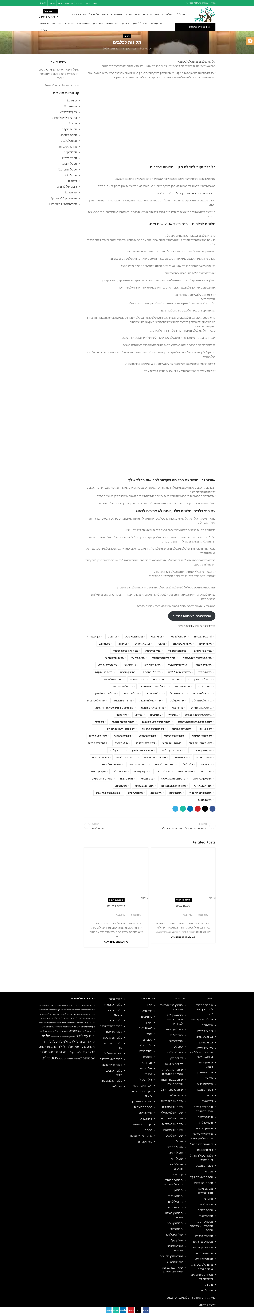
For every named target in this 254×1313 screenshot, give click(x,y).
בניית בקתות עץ (204, 1036)
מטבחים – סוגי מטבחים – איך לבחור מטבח (201, 1226)
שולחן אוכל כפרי (174, 1234)
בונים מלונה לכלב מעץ (87, 1031)
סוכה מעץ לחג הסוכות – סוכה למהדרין (175, 1019)
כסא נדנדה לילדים (164, 764)
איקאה (161, 643)
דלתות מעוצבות (204, 1089)
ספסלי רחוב (176, 1041)
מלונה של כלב (135, 792)
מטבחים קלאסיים (203, 1247)
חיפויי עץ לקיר (117, 750)
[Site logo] (205, 14)
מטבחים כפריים (204, 1235)
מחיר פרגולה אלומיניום (173, 785)
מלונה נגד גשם (114, 1031)
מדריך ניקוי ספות (203, 1182)
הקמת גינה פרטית (97, 743)
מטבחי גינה (175, 792)
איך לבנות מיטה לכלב (61, 1005)
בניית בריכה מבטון (142, 1101)
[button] (250, 41)
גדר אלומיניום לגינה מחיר (154, 686)
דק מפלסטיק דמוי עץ (153, 728)
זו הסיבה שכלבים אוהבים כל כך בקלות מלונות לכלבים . (185, 193)
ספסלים (178, 1046)
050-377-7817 (47, 69)
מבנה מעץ (206, 771)
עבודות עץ (146, 1062)
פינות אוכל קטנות (173, 1135)
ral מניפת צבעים (203, 636)
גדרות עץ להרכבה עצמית (198, 714)
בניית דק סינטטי (203, 665)
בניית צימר (130, 665)
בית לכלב (74, 1031)
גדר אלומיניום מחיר (122, 686)
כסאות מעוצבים (204, 1165)
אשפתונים (207, 1025)
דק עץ (210, 1095)
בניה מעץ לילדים (203, 650)
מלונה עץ (77, 1059)
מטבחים (186, 899)
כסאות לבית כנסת (138, 764)
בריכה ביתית (205, 672)
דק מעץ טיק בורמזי (181, 728)
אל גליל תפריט (142, 643)
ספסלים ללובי (175, 1052)
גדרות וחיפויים (205, 1084)
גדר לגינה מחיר (154, 693)
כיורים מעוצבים (100, 757)
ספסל (59, 1058)
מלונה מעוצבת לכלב (111, 1059)
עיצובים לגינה (175, 1095)
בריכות (148, 1130)
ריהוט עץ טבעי (175, 1223)
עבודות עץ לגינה (174, 1064)
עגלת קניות (146, 1068)
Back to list (149, 826)
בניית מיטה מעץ (152, 665)
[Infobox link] (52, 14)
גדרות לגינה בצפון (122, 700)
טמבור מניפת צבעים (155, 757)
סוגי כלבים (207, 1290)
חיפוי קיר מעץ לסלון (142, 750)
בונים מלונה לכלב (48, 1027)
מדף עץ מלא (120, 771)
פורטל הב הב (115, 1086)
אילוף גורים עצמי (85, 1022)
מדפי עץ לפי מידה (202, 778)
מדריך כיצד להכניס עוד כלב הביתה (196, 625)
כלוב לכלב (187, 764)
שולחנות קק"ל (175, 1261)
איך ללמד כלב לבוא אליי (68, 1014)
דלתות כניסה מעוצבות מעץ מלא (195, 721)
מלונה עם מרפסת (112, 1037)
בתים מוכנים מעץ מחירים (166, 679)
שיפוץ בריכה (145, 1118)
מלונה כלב (156, 792)
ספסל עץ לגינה (174, 1029)
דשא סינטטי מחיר (172, 743)
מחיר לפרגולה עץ (203, 785)
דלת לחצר (122, 714)
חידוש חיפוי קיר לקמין (171, 750)
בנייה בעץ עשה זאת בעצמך (197, 657)
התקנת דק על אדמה (201, 750)
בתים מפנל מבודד (112, 679)
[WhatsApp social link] (105, 3)
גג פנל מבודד (205, 686)
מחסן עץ (208, 1198)
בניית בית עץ (138, 657)
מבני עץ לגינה (185, 771)
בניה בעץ (131, 48)
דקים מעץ (207, 1101)
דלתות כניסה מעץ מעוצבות (156, 721)
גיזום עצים (146, 1016)
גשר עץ (138, 714)
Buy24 (170, 1297)
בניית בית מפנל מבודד (163, 657)
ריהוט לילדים (175, 1201)
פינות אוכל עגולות (173, 1129)
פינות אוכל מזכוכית (172, 1106)
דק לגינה (99, 721)
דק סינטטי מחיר (122, 735)
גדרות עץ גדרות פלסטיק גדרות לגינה (114, 707)
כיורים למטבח (116, 906)
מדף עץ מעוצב (98, 771)
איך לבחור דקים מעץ (201, 1019)
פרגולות (178, 1141)
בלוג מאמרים (182, 1297)
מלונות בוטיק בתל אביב (108, 792)
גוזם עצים (155, 714)
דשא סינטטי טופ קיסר (200, 743)
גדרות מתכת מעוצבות (152, 707)
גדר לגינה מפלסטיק (105, 693)
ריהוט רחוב (176, 1229)
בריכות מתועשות (143, 1107)
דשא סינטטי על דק (145, 743)
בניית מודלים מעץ (177, 665)
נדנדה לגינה (145, 1051)
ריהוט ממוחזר (175, 1207)
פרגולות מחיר (175, 1147)
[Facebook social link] (120, 3)
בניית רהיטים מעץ (107, 665)
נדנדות (209, 1284)
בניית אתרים (208, 1297)
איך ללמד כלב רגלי (78, 1018)
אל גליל (68, 1027)
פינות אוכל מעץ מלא (172, 1112)
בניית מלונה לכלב (112, 1053)
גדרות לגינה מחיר (96, 700)
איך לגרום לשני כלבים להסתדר (71, 1010)
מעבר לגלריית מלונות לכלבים (191, 616)
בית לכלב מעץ (54, 1031)
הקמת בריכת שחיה (142, 1124)
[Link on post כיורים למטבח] (116, 874)
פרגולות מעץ (176, 1152)
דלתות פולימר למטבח (123, 721)
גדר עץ (209, 1078)
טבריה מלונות (180, 757)
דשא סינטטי (145, 1028)
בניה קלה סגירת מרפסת (125, 650)
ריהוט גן (178, 1190)
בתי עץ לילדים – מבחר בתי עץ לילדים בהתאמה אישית (201, 1052)
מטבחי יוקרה (206, 1215)
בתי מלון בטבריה (152, 672)
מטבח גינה (121, 785)
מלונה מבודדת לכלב (111, 1026)
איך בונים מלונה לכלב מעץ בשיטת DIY (203, 1009)
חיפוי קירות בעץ (204, 1128)
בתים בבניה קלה (104, 672)
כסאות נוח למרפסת (111, 764)
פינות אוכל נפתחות (172, 1124)
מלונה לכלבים (114, 1020)
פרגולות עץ (177, 1158)
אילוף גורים (205, 643)
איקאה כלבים (56, 1022)
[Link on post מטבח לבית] (183, 874)
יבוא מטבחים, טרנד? (201, 1144)
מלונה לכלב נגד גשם (60, 1047)
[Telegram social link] (101, 3)
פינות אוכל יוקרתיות (172, 1101)
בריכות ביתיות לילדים (179, 672)
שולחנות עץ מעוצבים (171, 1256)
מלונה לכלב (145, 1045)
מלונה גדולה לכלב (112, 1064)
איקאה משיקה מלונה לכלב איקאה (83, 1027)
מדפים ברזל (147, 778)
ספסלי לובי (176, 1035)
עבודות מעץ (176, 1058)
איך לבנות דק (93, 636)
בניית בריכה (145, 1112)
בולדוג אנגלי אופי (60, 1027)
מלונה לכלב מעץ (204, 1258)
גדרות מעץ (177, 707)
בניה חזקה (71, 1037)
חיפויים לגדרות (204, 757)
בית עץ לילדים (205, 1030)
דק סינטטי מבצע (147, 735)
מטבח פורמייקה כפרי (200, 792)
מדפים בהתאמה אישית (173, 778)
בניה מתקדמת (152, 650)
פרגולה (148, 1074)
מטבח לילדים (205, 1210)
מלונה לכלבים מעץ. (187, 61)
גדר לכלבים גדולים (202, 700)
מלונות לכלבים (207, 61)
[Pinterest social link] (112, 3)
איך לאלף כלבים (89, 1005)
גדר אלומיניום (182, 686)
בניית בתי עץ (206, 1042)
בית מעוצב (104, 643)
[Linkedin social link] (109, 3)
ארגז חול (122, 643)
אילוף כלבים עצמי (182, 643)
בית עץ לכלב (85, 1036)
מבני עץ (208, 1171)
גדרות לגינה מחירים (201, 707)
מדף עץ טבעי (141, 771)
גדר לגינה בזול (177, 693)
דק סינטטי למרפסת (174, 735)
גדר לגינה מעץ (131, 693)
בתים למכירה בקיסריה (200, 679)
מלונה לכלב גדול (75, 1042)
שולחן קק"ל (176, 1240)
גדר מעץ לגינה (176, 700)
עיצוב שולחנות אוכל (172, 1089)
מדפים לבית (126, 778)
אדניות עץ (147, 1010)
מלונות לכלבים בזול (111, 1080)
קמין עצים (177, 1174)
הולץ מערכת (121, 743)
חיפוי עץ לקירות (204, 1122)
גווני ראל (173, 714)
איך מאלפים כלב (66, 1018)
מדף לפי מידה (163, 771)
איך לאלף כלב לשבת (76, 1005)
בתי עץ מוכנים (127, 672)
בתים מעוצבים (137, 679)
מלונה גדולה (55, 1037)
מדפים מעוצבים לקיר (201, 1177)
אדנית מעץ (156, 636)
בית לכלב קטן (44, 1031)
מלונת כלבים (205, 799)
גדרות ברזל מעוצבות (150, 700)
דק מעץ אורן (205, 728)
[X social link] (116, 3)
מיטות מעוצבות (204, 1253)
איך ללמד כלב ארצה (83, 1014)
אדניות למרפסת (178, 636)
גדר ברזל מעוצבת (202, 693)
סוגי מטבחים (145, 1141)
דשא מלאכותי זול (98, 735)
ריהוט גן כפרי (175, 1195)
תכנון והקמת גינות (142, 1085)
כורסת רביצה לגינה (126, 757)
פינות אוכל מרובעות (172, 1118)
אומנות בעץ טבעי (134, 636)
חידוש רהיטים (205, 1117)
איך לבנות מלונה (47, 1005)
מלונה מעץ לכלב (74, 1052)
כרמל (149, 1033)
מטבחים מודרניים (203, 1241)
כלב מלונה (206, 764)
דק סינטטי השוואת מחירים (120, 728)
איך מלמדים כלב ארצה (52, 1018)
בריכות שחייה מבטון (141, 1135)
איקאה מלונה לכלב (45, 1022)
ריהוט (127, 36)
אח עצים (112, 636)
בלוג (149, 1005)
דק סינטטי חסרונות (202, 735)
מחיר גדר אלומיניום (102, 778)
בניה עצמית (64, 1037)
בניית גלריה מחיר (114, 657)
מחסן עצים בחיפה (144, 785)
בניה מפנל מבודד (177, 650)
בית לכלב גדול (65, 1031)
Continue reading (183, 937)
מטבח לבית (183, 905)
